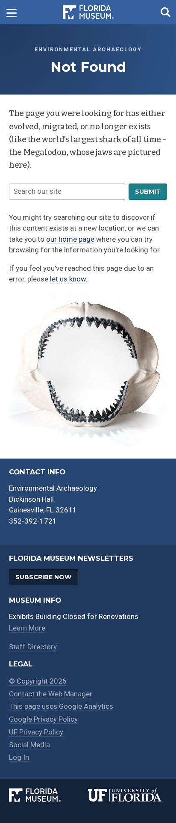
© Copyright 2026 (38, 681)
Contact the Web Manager (50, 694)
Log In (19, 757)
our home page (70, 239)
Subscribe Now (43, 577)
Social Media (29, 744)
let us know (68, 279)
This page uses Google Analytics (61, 706)
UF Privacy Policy (36, 732)
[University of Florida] (127, 795)
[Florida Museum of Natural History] (48, 795)
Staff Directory (33, 646)
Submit (148, 191)
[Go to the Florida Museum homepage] (88, 12)
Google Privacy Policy (43, 719)
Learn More (27, 628)
